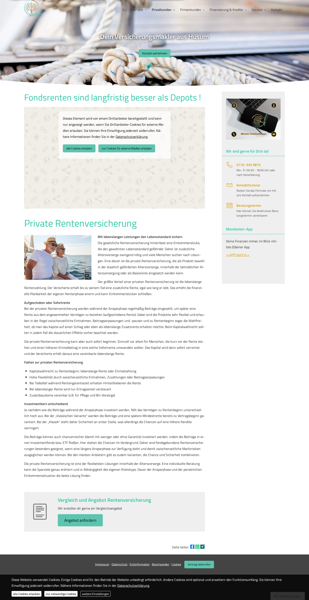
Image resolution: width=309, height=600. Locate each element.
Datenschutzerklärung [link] (132, 136)
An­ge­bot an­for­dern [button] (80, 520)
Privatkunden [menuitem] (161, 9)
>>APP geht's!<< (238, 254)
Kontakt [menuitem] (276, 9)
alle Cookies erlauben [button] (79, 148)
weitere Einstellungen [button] (95, 594)
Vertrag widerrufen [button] (199, 564)
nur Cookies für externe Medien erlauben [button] (127, 148)
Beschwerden (160, 564)
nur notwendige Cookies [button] (61, 594)
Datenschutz (119, 564)
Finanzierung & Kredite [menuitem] (226, 9)
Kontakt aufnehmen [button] (154, 53)
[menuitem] (124, 10)
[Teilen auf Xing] (202, 547)
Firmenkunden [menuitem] (190, 9)
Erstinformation (140, 564)
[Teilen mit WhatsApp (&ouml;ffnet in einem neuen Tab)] (197, 547)
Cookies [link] (176, 564)
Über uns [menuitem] (136, 9)
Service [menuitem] (257, 9)
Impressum (102, 564)
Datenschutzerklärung (133, 585)
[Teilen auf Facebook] (192, 547)
